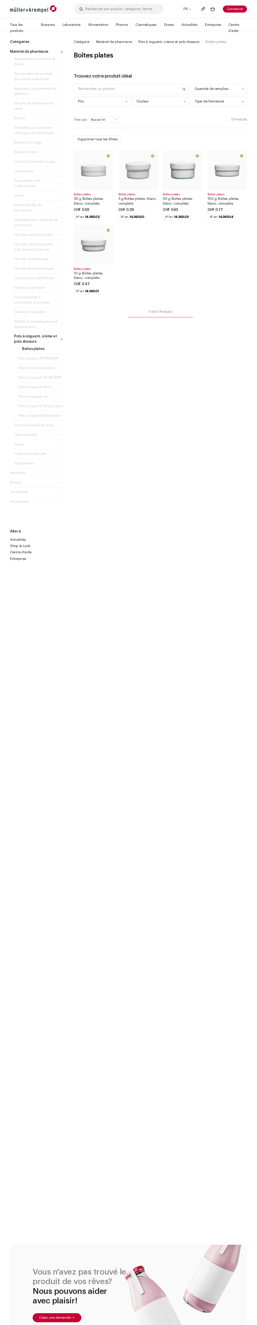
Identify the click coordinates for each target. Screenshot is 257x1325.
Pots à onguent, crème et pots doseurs (169, 42)
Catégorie (81, 42)
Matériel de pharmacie (114, 42)
